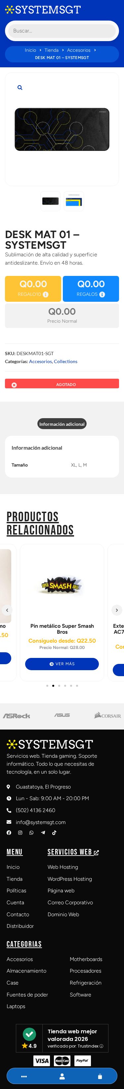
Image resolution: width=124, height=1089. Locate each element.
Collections (65, 361)
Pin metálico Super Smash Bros (62, 629)
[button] (20, 87)
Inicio (30, 50)
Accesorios (79, 50)
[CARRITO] (100, 1076)
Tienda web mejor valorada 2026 (72, 1035)
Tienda (52, 50)
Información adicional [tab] (62, 424)
